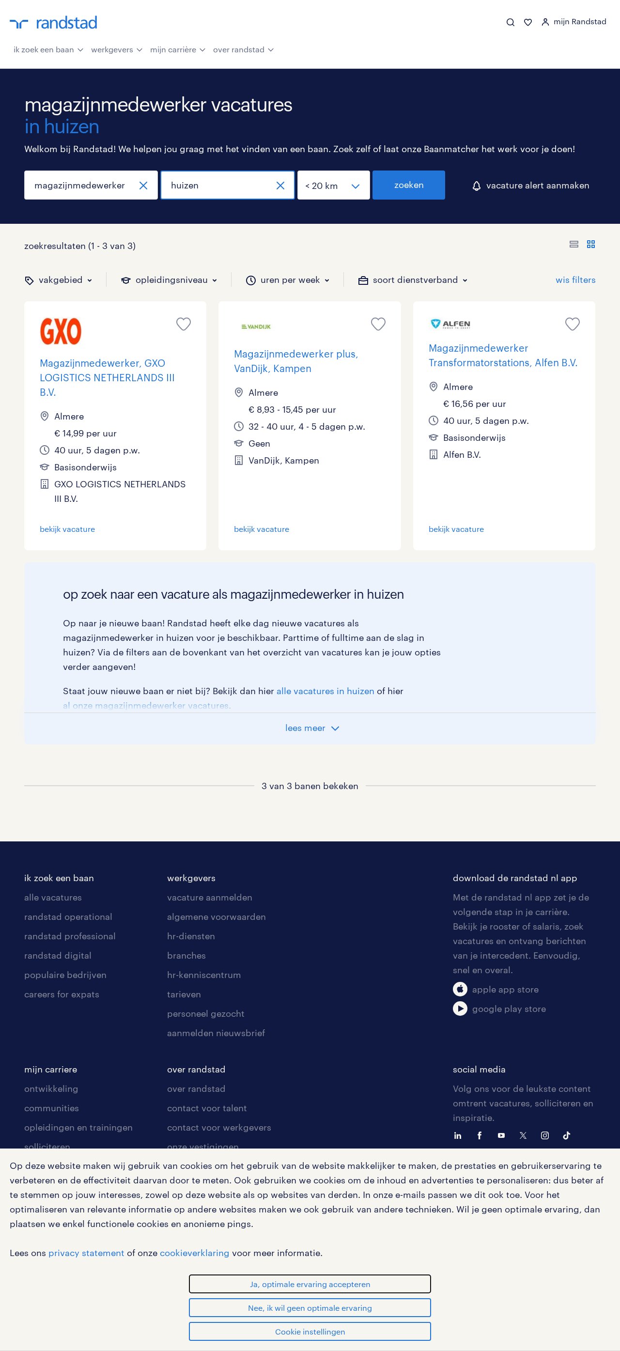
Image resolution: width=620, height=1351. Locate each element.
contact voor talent (207, 1108)
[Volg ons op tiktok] (569, 1134)
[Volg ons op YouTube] (503, 1134)
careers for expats (61, 994)
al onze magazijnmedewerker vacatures (146, 705)
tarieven (184, 994)
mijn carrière (173, 49)
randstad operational (68, 916)
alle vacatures (53, 897)
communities (51, 1108)
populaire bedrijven (65, 974)
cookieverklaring (195, 1252)
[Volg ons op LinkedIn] (460, 1134)
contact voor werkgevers (219, 1127)
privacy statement (86, 1252)
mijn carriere (50, 1069)
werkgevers (112, 49)
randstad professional (70, 936)
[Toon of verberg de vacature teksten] (582, 245)
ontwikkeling (51, 1088)
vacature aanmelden (209, 897)
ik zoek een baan (44, 49)
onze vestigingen (203, 1146)
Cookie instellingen (310, 1331)
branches (186, 955)
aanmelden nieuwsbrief (216, 1032)
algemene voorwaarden (216, 916)
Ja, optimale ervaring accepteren (310, 1284)
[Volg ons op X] (525, 1134)
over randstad (238, 49)
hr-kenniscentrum (204, 974)
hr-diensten (191, 936)
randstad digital (58, 955)
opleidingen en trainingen (78, 1127)
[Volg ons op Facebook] (482, 1134)
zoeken (409, 184)
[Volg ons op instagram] (547, 1134)
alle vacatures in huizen (325, 690)
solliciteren (47, 1146)
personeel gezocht (206, 1013)
